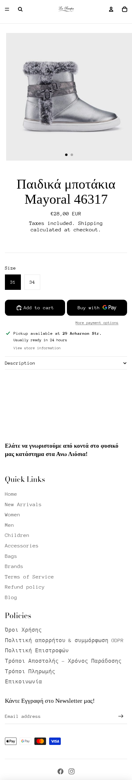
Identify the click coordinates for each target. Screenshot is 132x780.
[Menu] (7, 9)
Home (11, 494)
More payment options (97, 323)
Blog (11, 597)
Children (17, 535)
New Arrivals (23, 504)
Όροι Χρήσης (23, 630)
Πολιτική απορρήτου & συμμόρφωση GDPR (64, 640)
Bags (11, 556)
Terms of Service (29, 577)
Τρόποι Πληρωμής (30, 671)
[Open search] (20, 9)
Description (20, 363)
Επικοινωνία (23, 682)
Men (9, 525)
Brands (14, 566)
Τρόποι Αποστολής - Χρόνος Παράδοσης (63, 661)
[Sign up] (121, 716)
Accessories (22, 546)
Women (12, 515)
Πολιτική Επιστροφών (37, 651)
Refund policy (25, 587)
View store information (37, 348)
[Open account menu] (111, 9)
